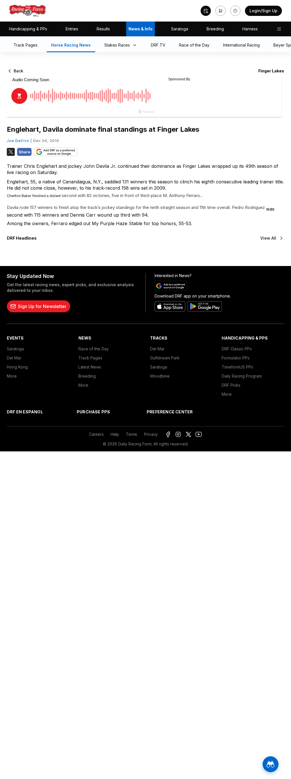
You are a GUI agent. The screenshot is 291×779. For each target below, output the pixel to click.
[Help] (235, 11)
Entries (72, 28)
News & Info (140, 28)
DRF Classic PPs (237, 348)
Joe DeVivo (18, 141)
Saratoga (179, 28)
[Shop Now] (220, 11)
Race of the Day (93, 348)
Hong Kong (17, 367)
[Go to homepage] (27, 11)
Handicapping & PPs (28, 28)
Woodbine (160, 376)
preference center (170, 411)
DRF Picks (231, 385)
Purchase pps (93, 411)
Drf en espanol (25, 411)
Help (115, 434)
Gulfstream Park (165, 357)
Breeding (215, 28)
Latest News (89, 367)
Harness (250, 28)
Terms (131, 434)
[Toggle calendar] (206, 11)
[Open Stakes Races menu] (136, 45)
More (12, 376)
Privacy (151, 434)
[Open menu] (279, 29)
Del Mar (14, 357)
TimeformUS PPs (237, 367)
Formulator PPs (236, 357)
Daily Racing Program (242, 376)
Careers (96, 434)
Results (103, 28)
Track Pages (90, 357)
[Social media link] (168, 434)
